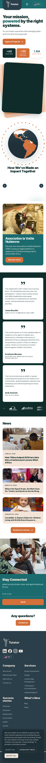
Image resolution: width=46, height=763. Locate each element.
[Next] (41, 186)
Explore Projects (12, 41)
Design (27, 675)
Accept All (11, 756)
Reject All (10, 750)
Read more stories (21, 530)
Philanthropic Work (10, 675)
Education (6, 710)
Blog (26, 703)
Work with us (7, 679)
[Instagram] (15, 651)
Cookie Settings (27, 750)
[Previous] (5, 186)
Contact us (23, 623)
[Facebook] (10, 651)
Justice (5, 726)
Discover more (14, 260)
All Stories (6, 706)
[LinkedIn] (5, 651)
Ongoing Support (30, 692)
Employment (7, 714)
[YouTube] (21, 651)
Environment (7, 718)
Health (5, 722)
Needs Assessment (31, 671)
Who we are (7, 671)
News (26, 707)
